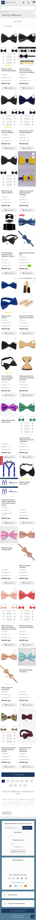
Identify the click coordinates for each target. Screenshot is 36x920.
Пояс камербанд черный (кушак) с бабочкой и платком (8, 254)
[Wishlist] (15, 32)
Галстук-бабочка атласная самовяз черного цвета (7, 377)
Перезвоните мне (18, 846)
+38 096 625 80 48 (18, 842)
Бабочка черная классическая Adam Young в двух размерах (26, 70)
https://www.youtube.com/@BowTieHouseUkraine (22, 878)
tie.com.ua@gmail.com (18, 882)
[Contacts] (28, 2)
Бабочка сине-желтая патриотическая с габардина (26, 192)
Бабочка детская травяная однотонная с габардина (26, 439)
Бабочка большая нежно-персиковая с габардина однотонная (9, 627)
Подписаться (27, 827)
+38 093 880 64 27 (18, 844)
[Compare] (15, 35)
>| (25, 785)
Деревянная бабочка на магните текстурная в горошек (26, 377)
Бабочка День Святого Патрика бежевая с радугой (8, 749)
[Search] (3, 8)
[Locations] (23, 2)
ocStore (21, 915)
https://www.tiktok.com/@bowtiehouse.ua (26, 878)
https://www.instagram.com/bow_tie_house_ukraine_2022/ (13, 878)
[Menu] (3, 2)
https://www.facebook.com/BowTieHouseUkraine (9, 878)
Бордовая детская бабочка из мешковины (25, 749)
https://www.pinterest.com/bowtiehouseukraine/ (17, 878)
